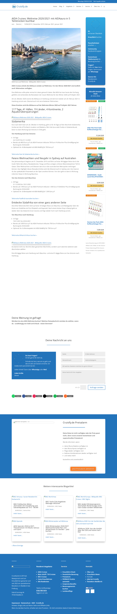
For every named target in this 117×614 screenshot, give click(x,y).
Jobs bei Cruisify (93, 579)
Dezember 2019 (38, 24)
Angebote (69, 6)
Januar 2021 (59, 24)
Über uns (90, 572)
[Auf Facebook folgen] (23, 396)
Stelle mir (93, 67)
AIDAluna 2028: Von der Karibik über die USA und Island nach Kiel (90, 530)
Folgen (18, 396)
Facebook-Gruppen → (94, 51)
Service (87, 6)
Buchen (79, 6)
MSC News (58, 506)
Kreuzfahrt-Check (69, 572)
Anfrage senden (96, 387)
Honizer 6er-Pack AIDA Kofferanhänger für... (95, 223)
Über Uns (97, 6)
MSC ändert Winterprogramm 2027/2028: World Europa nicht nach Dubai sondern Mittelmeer (90, 505)
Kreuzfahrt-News (93, 574)
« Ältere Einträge (17, 546)
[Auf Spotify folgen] (55, 396)
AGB (33, 603)
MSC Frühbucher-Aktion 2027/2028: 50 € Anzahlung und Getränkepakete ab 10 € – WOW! (26, 505)
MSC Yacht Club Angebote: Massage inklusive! (56, 502)
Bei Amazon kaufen (96, 138)
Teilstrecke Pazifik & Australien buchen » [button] (25, 198)
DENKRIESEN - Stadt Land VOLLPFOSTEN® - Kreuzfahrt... (95, 176)
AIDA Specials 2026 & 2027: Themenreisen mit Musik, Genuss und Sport (26, 527)
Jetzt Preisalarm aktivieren (83, 469)
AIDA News (26, 532)
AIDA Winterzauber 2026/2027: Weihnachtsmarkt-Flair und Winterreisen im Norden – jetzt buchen (57, 528)
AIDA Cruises (42, 572)
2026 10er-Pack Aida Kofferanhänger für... (95, 129)
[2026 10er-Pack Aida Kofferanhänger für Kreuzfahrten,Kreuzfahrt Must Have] (95, 114)
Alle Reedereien (43, 582)
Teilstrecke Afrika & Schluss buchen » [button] (24, 235)
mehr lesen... (18, 513)
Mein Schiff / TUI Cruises (46, 574)
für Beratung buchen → (95, 59)
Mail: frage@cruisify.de (99, 1)
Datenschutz (25, 603)
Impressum (16, 603)
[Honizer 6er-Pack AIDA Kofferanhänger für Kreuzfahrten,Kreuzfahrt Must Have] (95, 208)
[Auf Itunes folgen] (65, 396)
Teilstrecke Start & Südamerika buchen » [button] (25, 154)
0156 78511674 (41, 591)
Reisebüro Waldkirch (94, 582)
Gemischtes (26, 510)
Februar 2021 (49, 24)
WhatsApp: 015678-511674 (85, 1)
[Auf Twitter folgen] (44, 396)
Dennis (18, 24)
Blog (60, 6)
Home (55, 6)
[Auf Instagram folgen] (34, 396)
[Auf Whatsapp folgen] (13, 396)
